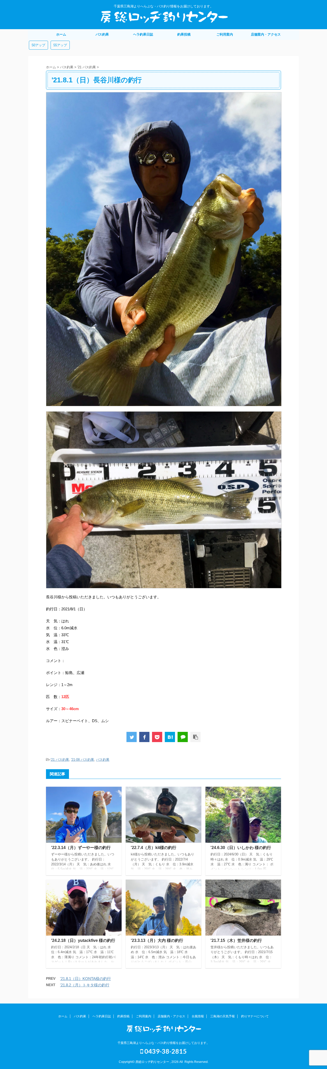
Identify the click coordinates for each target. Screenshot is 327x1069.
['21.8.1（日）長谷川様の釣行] (170, 737)
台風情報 (198, 1016)
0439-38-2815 (165, 1051)
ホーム (61, 34)
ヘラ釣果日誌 (143, 34)
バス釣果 (102, 34)
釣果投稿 (184, 34)
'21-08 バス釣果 (82, 760)
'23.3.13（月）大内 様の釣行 (157, 940)
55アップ (60, 45)
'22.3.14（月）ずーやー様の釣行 (81, 847)
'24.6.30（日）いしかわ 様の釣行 (241, 847)
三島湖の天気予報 (222, 1016)
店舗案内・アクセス (266, 34)
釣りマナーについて (255, 1016)
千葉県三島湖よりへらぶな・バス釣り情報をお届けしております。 (163, 1043)
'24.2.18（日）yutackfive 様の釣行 (83, 940)
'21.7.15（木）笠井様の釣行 (236, 940)
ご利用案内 (224, 34)
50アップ (38, 45)
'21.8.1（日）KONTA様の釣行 (85, 978)
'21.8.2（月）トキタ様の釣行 (84, 985)
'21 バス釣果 (60, 760)
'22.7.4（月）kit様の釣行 (153, 847)
